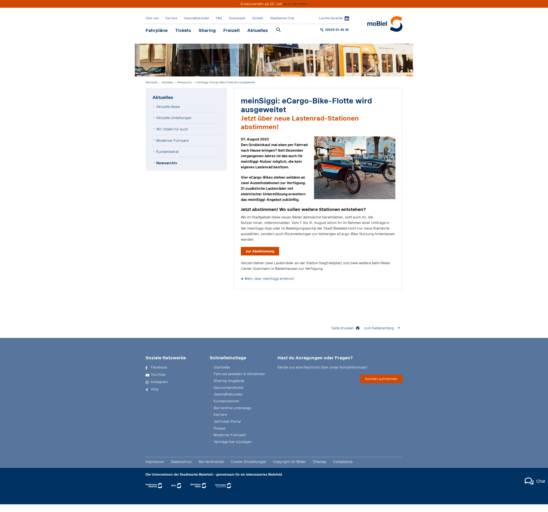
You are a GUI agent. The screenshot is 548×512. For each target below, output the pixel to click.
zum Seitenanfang (379, 328)
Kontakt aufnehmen (381, 379)
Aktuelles (257, 30)
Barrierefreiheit (211, 462)
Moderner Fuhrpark (172, 140)
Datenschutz (181, 462)
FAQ (219, 18)
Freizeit (231, 30)
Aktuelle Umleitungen (174, 118)
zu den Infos (297, 4)
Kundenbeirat (167, 151)
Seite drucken (342, 328)
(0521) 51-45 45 (337, 29)
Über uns (152, 18)
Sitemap (319, 462)
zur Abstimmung (260, 251)
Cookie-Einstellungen (248, 462)
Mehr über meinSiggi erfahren (269, 278)
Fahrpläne (157, 30)
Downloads (237, 18)
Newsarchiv (166, 163)
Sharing (207, 30)
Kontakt (257, 18)
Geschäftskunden (196, 18)
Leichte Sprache (330, 18)
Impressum (155, 462)
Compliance (343, 462)
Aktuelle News (168, 106)
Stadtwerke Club (282, 18)
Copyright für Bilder (289, 462)
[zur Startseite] (384, 24)
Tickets (183, 30)
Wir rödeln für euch (172, 129)
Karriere (171, 18)
